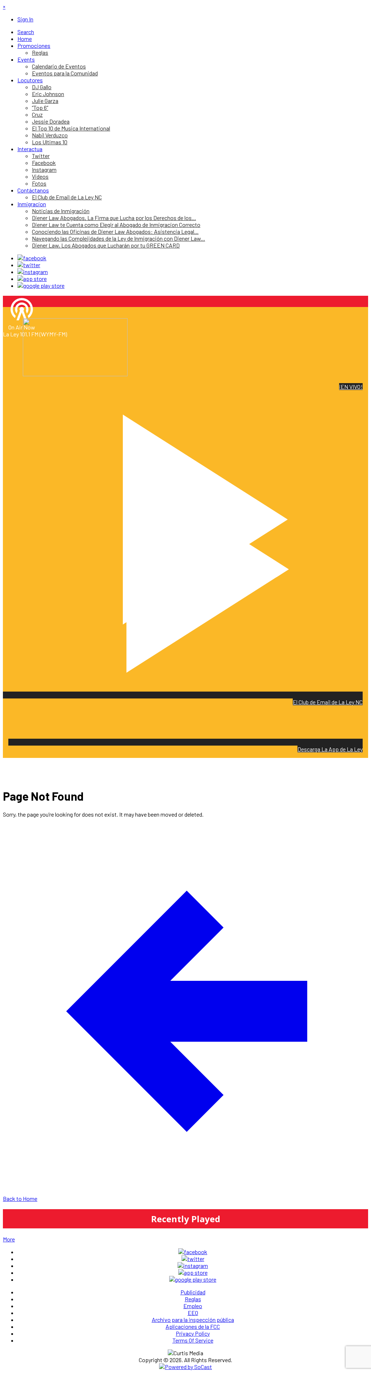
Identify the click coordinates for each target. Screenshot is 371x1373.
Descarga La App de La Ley (330, 749)
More (9, 1239)
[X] (28, 264)
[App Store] (32, 278)
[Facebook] (31, 257)
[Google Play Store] (40, 285)
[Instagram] (32, 271)
